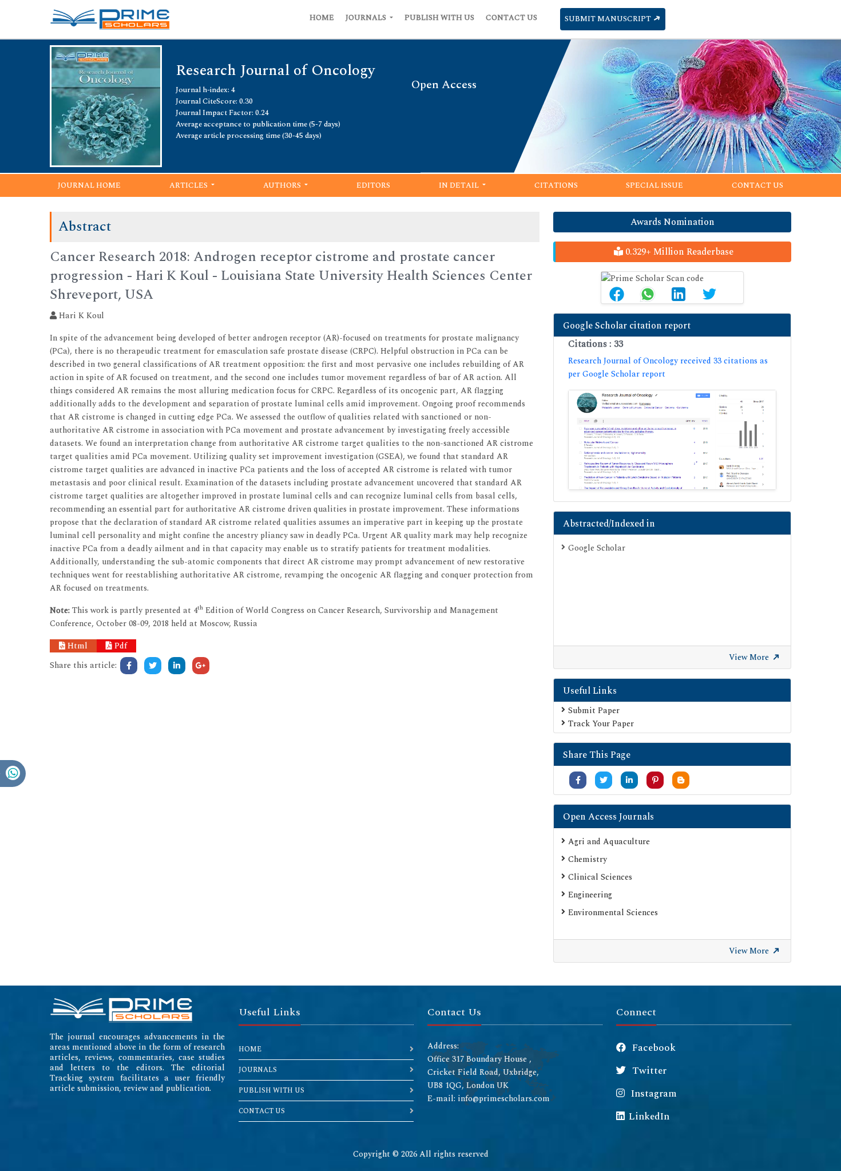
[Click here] (128, 665)
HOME (250, 1049)
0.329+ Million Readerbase (678, 252)
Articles (189, 185)
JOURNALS (258, 1070)
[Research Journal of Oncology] (106, 105)
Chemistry (587, 859)
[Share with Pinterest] (655, 780)
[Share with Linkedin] (629, 780)
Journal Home (89, 185)
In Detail (460, 185)
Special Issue (654, 185)
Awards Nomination (672, 222)
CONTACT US (262, 1111)
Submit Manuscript (609, 19)
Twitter (648, 1070)
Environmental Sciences (613, 913)
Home (322, 17)
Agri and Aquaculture (609, 842)
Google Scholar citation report (627, 326)
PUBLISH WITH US (271, 1090)
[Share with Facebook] (578, 780)
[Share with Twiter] (603, 780)
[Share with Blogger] (680, 780)
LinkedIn (649, 1116)
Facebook (653, 1048)
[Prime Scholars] (110, 19)
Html (76, 646)
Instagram (653, 1093)
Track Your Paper (601, 724)
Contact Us (511, 17)
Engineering (590, 895)
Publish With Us (439, 17)
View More (750, 657)
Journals (367, 17)
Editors (373, 185)
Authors (283, 185)
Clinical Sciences (600, 877)
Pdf (119, 646)
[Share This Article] (616, 294)
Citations (556, 185)
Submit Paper (594, 711)
